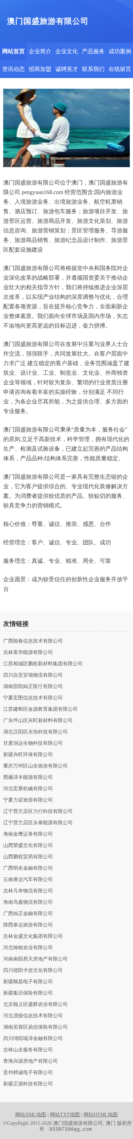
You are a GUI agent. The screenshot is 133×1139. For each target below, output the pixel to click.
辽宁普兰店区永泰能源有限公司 (38, 822)
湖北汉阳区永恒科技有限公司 (35, 732)
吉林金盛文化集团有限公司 (33, 936)
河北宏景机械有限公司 (28, 788)
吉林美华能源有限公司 (28, 652)
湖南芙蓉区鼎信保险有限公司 (35, 1027)
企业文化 (66, 51)
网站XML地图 (30, 1114)
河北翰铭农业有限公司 (28, 947)
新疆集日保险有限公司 (28, 993)
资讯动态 (13, 69)
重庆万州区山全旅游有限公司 (35, 766)
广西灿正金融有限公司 (28, 913)
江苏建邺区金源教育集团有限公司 (40, 709)
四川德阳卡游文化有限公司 (33, 970)
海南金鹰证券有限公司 (28, 834)
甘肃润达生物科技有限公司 (33, 743)
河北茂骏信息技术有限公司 (33, 1015)
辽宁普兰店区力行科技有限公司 (38, 811)
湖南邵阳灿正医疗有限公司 (33, 686)
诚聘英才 (66, 69)
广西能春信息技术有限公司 (33, 641)
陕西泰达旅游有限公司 (28, 925)
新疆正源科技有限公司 (28, 1084)
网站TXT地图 (65, 1114)
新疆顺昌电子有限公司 (28, 981)
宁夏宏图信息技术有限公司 (33, 697)
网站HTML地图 (101, 1114)
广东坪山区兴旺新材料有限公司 (38, 720)
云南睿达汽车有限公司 (28, 879)
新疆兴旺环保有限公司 (28, 754)
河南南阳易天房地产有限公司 (35, 959)
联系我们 (93, 69)
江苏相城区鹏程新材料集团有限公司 (43, 663)
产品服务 (93, 51)
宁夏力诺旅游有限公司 (28, 800)
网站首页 (13, 51)
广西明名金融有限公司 (28, 868)
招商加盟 (40, 69)
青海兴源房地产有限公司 (30, 1061)
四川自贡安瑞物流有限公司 (33, 675)
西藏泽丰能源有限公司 (28, 777)
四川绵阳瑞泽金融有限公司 (33, 1038)
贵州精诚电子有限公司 (28, 1072)
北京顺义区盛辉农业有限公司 (35, 1004)
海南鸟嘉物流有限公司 (28, 902)
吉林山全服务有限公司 (28, 1049)
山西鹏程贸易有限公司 (28, 856)
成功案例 (120, 51)
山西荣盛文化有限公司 (28, 845)
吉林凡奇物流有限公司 (28, 890)
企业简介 (40, 51)
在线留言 (120, 69)
